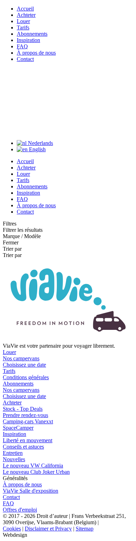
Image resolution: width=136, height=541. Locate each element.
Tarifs (23, 27)
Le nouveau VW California (33, 466)
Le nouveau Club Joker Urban (36, 472)
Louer (23, 21)
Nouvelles (14, 459)
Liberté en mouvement (27, 440)
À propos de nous (36, 53)
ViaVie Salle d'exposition (30, 491)
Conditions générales (26, 377)
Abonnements (32, 34)
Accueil (25, 9)
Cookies (12, 529)
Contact (25, 59)
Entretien (13, 453)
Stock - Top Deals (23, 409)
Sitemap (84, 529)
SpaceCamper (18, 428)
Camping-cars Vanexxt (28, 421)
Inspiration (28, 40)
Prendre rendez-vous (25, 415)
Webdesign (15, 535)
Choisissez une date (24, 365)
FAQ (22, 46)
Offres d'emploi (20, 510)
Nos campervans (21, 358)
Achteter (26, 15)
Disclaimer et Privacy (48, 529)
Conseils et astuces (23, 447)
